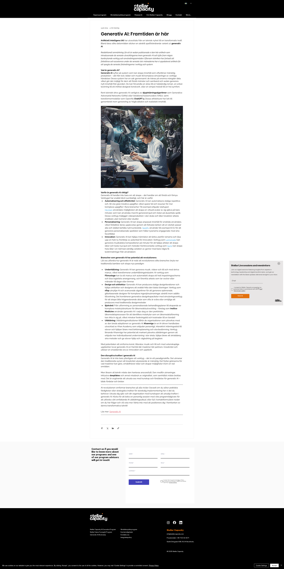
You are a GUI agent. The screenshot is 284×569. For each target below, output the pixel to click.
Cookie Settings (261, 565)
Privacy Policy (154, 565)
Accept (274, 565)
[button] (278, 263)
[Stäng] (281, 565)
